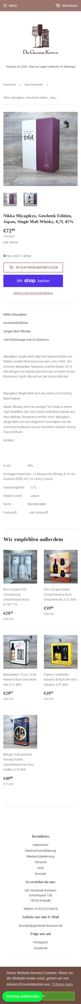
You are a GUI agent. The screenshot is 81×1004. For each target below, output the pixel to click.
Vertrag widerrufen (22, 996)
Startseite (9, 84)
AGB (40, 868)
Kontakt (40, 874)
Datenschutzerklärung (40, 850)
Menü (13, 5)
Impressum (40, 845)
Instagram (40, 942)
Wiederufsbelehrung (40, 856)
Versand (40, 862)
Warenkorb (70, 5)
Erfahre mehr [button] (62, 984)
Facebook (40, 948)
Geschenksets (34, 84)
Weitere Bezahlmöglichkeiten (33, 293)
